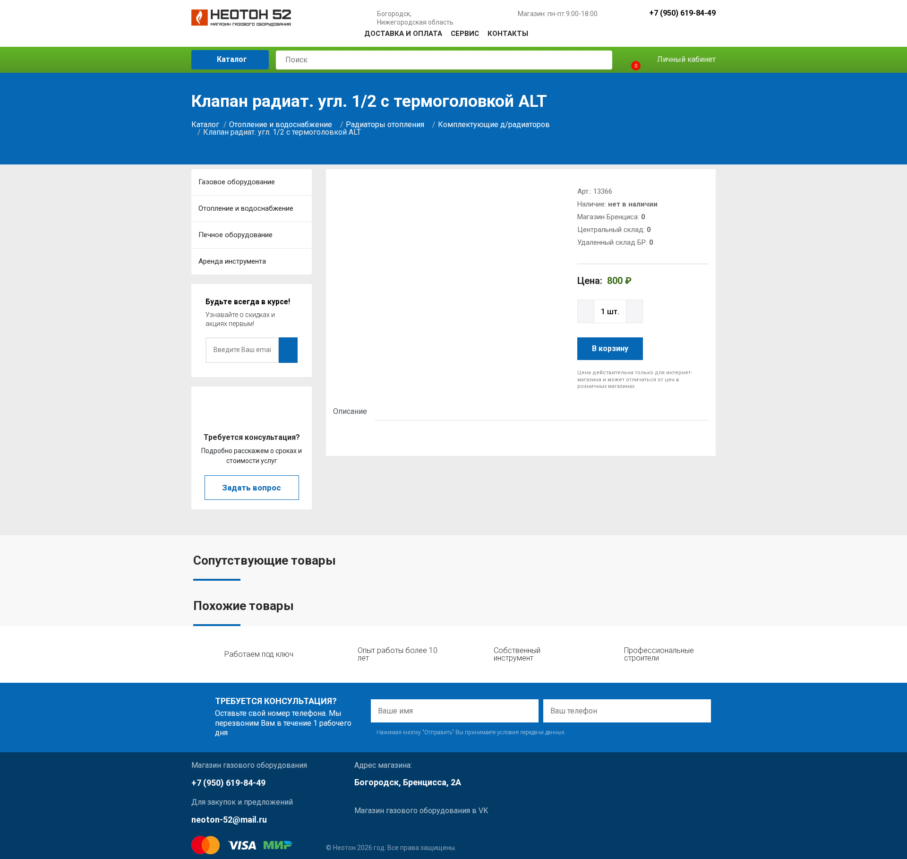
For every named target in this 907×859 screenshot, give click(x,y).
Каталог (231, 59)
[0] (627, 60)
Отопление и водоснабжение (280, 124)
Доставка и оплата (403, 33)
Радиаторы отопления (385, 124)
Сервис (465, 33)
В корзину (610, 348)
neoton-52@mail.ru (229, 820)
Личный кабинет (685, 59)
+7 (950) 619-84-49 (682, 13)
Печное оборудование (235, 235)
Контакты (508, 33)
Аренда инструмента (232, 261)
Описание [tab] (350, 411)
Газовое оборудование (236, 182)
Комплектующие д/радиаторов (494, 124)
